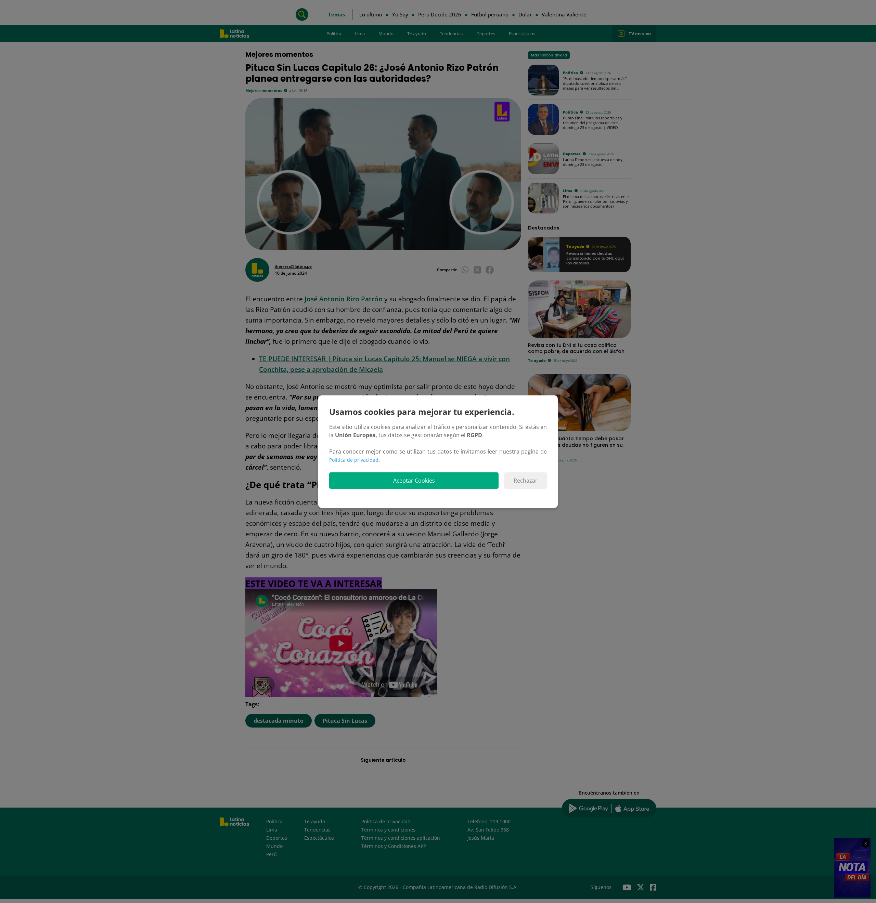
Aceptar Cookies (414, 480)
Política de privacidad (353, 460)
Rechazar (526, 480)
